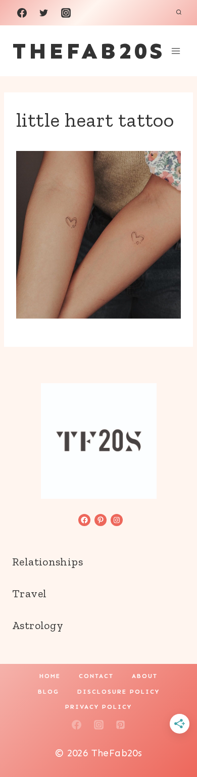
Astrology (37, 625)
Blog (48, 691)
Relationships (47, 561)
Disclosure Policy (118, 691)
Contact (96, 676)
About (145, 676)
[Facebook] (21, 12)
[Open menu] (175, 51)
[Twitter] (44, 12)
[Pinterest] (120, 724)
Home (50, 676)
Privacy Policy (98, 706)
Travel (29, 593)
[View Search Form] (179, 13)
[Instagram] (65, 12)
